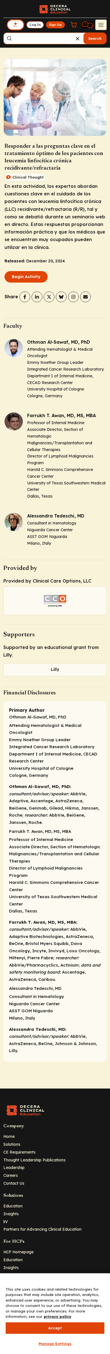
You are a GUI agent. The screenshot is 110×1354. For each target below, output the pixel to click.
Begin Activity (26, 276)
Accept (55, 1328)
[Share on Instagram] (73, 297)
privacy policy (57, 1316)
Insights (11, 1213)
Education (13, 1205)
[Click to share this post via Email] (85, 297)
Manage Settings (55, 1343)
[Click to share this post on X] (49, 297)
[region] (55, 1313)
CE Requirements (19, 1152)
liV (5, 1221)
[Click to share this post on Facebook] (24, 297)
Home (9, 1136)
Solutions (11, 1144)
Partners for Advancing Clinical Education (42, 1229)
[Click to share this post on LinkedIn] (37, 297)
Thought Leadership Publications (34, 1159)
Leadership (14, 1167)
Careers (10, 1175)
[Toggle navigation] (101, 25)
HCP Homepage (18, 1251)
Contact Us (13, 1183)
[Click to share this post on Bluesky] (61, 297)
